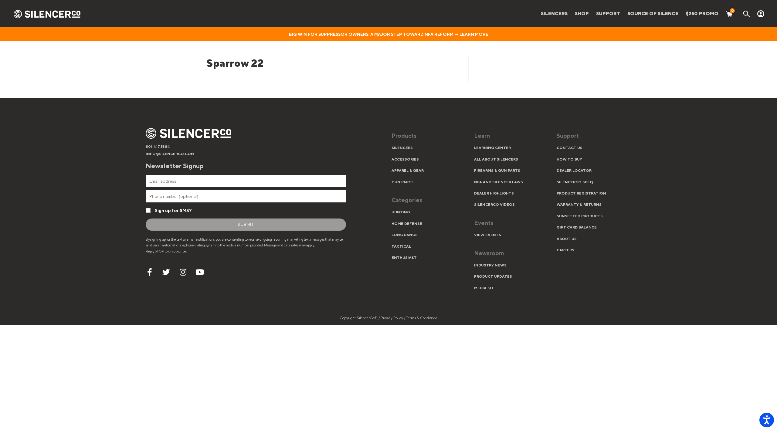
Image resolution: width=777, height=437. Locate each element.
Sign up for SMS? (173, 210)
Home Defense (407, 224)
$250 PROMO (702, 13)
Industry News (490, 265)
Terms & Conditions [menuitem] (421, 318)
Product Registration (581, 193)
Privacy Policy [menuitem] (392, 318)
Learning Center (492, 148)
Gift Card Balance (577, 227)
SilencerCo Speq (575, 182)
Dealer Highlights (494, 193)
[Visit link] (430, 136)
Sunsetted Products (580, 216)
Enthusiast (404, 258)
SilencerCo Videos (494, 204)
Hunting (401, 212)
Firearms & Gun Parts (497, 170)
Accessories (405, 159)
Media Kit (484, 288)
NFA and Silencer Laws (498, 182)
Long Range (405, 235)
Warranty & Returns (579, 204)
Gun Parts (403, 182)
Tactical (401, 246)
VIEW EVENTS (487, 235)
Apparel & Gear (408, 170)
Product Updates (493, 276)
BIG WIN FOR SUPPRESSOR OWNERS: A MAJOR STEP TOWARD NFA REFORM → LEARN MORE (388, 34)
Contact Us (569, 148)
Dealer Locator (574, 170)
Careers (565, 250)
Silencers (402, 148)
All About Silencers (496, 159)
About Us (567, 239)
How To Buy (569, 159)
